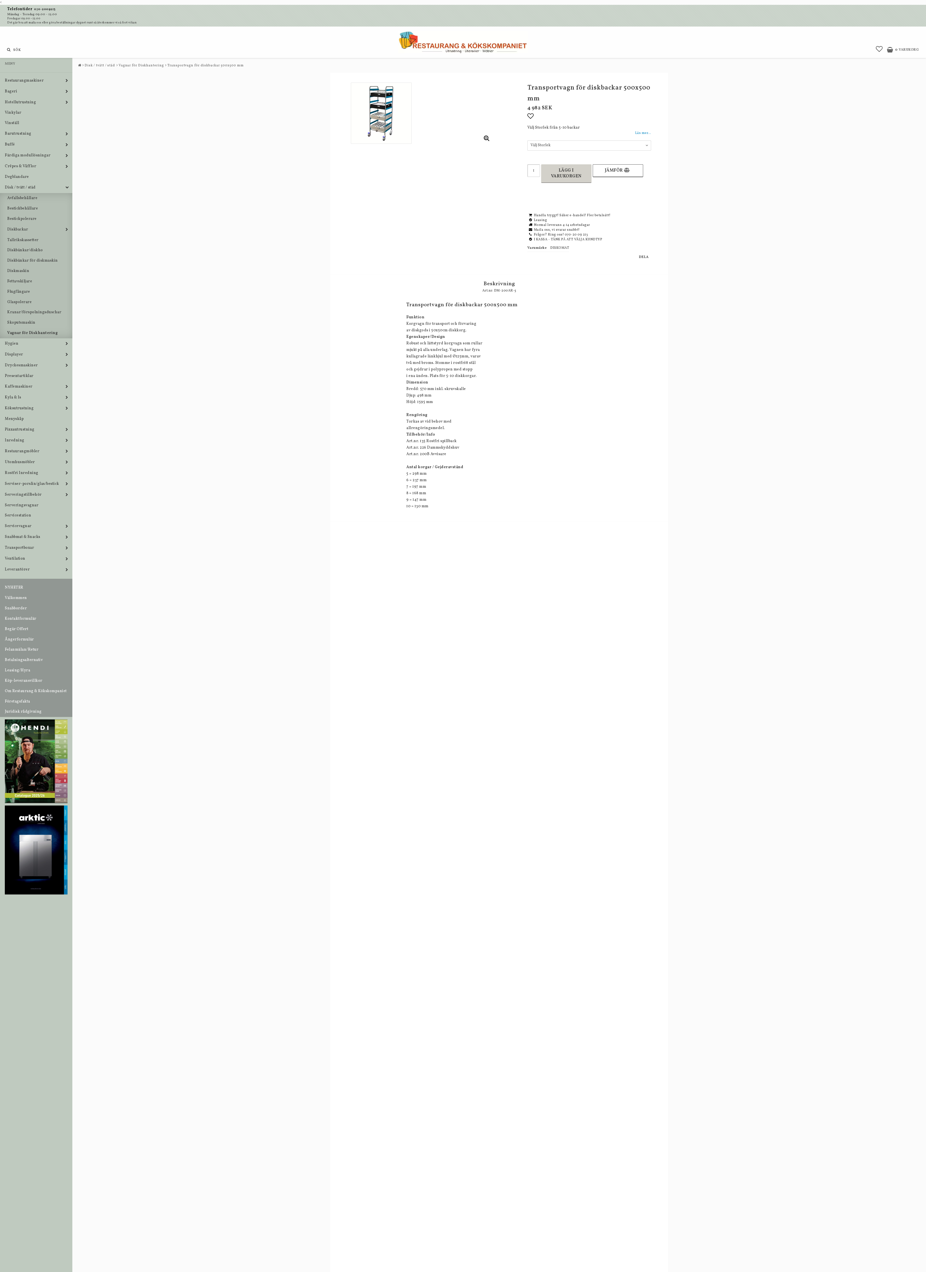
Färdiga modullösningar (27, 155)
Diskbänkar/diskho (25, 250)
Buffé (10, 144)
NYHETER (14, 587)
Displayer (14, 354)
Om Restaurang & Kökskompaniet (36, 691)
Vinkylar (13, 112)
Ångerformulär (19, 639)
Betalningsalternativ (24, 660)
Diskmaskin (18, 271)
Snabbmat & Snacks (22, 537)
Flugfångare (18, 291)
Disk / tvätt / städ (20, 187)
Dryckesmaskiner (21, 365)
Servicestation (18, 515)
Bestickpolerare (22, 219)
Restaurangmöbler (22, 451)
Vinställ (12, 123)
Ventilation (15, 558)
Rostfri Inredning (21, 473)
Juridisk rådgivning (23, 711)
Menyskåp (14, 419)
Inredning (14, 440)
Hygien (11, 343)
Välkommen (16, 598)
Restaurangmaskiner (24, 80)
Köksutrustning (19, 408)
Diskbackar (17, 229)
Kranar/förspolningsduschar (34, 312)
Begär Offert (16, 629)
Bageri (11, 91)
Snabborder (16, 608)
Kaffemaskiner (19, 386)
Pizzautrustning (19, 429)
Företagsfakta (17, 701)
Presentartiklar (19, 376)
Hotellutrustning (20, 102)
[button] (879, 49)
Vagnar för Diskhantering (32, 333)
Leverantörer (17, 569)
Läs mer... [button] (643, 133)
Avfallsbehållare (22, 198)
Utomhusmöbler (20, 462)
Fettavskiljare (19, 281)
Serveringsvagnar (21, 505)
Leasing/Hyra (17, 670)
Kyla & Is (13, 397)
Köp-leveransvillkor (23, 680)
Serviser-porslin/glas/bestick (32, 484)
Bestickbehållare (22, 208)
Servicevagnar (18, 526)
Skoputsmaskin (21, 322)
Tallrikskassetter (23, 240)
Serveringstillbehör (23, 494)
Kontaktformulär (20, 618)
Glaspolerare (19, 302)
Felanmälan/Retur (21, 649)
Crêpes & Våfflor (20, 166)
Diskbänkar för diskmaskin (32, 260)
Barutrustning (18, 133)
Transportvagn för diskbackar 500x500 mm (205, 65)
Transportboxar (19, 547)
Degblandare (17, 177)
